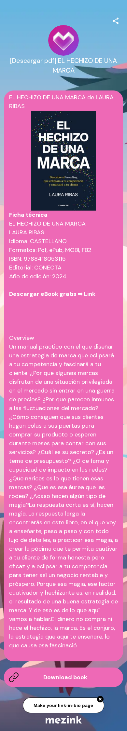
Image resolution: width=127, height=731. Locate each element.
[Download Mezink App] (64, 719)
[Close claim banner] (100, 699)
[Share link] (116, 20)
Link (89, 294)
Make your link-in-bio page (63, 705)
